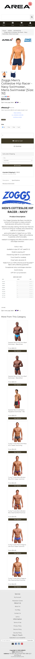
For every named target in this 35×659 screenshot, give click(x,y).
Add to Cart (18, 141)
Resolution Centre (17, 600)
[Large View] (4, 74)
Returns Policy (17, 629)
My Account (17, 597)
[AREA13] (17, 6)
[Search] (32, 17)
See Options (17, 351)
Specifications (16, 180)
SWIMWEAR (17, 30)
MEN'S (10, 30)
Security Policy (17, 633)
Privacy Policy (17, 626)
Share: (3, 96)
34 (9, 127)
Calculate (18, 165)
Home (4, 30)
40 (19, 127)
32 (4, 127)
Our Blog (17, 610)
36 (14, 127)
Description (6, 180)
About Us (17, 606)
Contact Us (17, 613)
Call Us (17, 617)
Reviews (5, 183)
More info (11, 107)
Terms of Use (17, 622)
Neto (23, 656)
